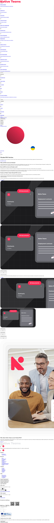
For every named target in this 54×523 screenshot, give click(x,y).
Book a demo (4, 160)
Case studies (3, 459)
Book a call (1, 441)
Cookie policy (4, 476)
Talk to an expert (4, 117)
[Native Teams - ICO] (3, 509)
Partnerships (3, 469)
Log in (1, 117)
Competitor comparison (5, 464)
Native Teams (2, 150)
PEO (1, 152)
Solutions (4, 479)
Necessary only (2, 522)
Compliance (3, 477)
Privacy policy (4, 475)
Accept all (6, 522)
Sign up (1, 160)
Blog (2, 458)
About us (3, 468)
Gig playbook (4, 462)
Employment (3, 454)
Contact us (3, 471)
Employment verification (5, 463)
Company (4, 482)
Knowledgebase (4, 461)
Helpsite (3, 460)
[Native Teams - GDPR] (2, 508)
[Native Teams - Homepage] (10, 2)
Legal (3, 483)
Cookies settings (3, 521)
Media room (3, 470)
